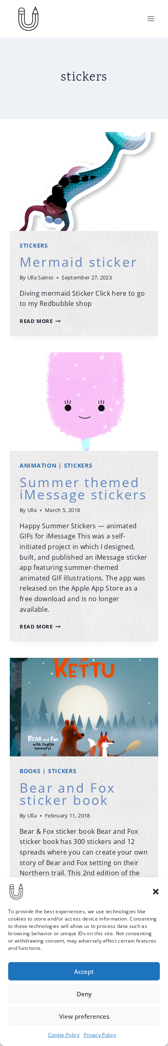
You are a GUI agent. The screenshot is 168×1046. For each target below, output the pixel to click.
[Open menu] (150, 18)
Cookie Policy (64, 1034)
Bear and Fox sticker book (67, 794)
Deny (84, 994)
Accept (84, 971)
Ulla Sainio (40, 277)
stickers (34, 245)
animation (38, 465)
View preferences (84, 1016)
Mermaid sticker (78, 261)
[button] (156, 892)
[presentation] (84, 181)
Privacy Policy (100, 1034)
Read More (40, 321)
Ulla (32, 510)
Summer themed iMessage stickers (83, 488)
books (30, 771)
